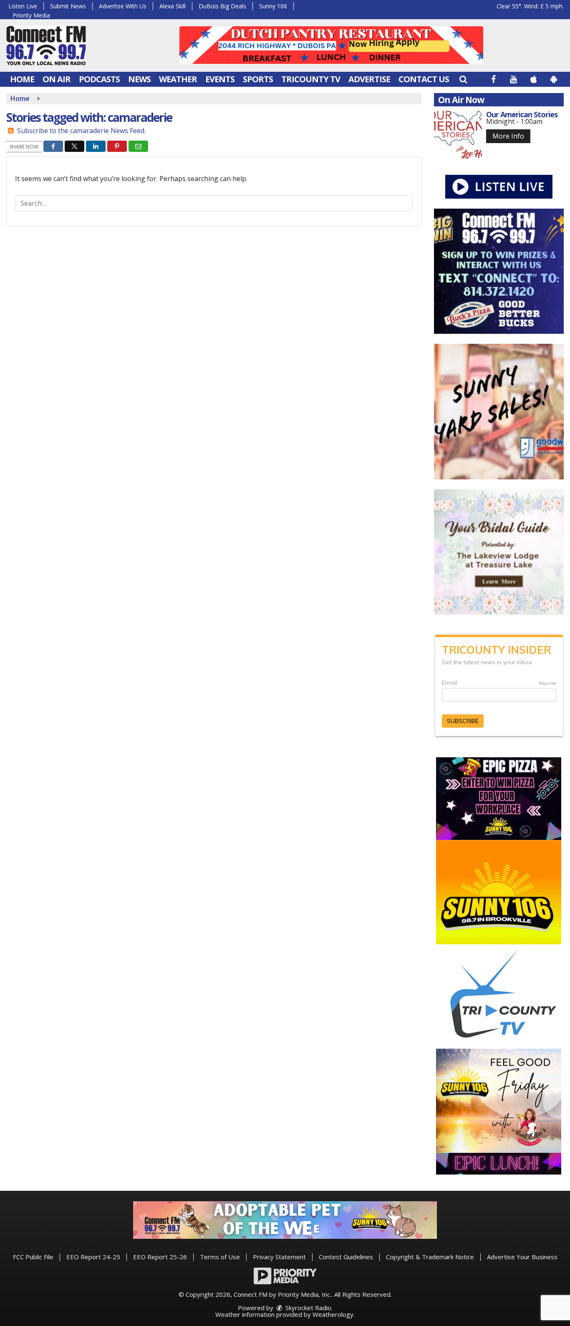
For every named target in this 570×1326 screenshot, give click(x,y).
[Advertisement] (331, 45)
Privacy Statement (279, 1257)
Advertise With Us (122, 6)
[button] (463, 79)
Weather (178, 79)
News (139, 79)
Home (22, 79)
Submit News (68, 6)
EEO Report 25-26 (160, 1257)
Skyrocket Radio (307, 1307)
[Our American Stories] (458, 135)
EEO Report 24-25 (93, 1257)
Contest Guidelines (346, 1257)
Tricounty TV (310, 79)
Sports (258, 79)
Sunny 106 (273, 6)
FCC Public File (33, 1257)
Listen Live (22, 6)
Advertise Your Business (522, 1257)
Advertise (369, 79)
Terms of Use (220, 1257)
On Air (57, 79)
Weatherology (333, 1314)
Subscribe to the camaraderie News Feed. (81, 130)
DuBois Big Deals (222, 6)
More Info (508, 136)
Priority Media (31, 15)
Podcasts (99, 79)
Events (220, 79)
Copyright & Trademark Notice (430, 1257)
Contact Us (423, 79)
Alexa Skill (172, 6)
